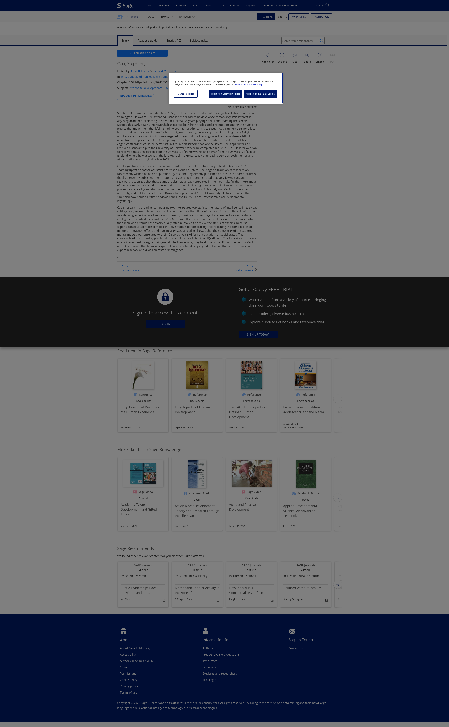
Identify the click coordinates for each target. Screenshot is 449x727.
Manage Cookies (186, 93)
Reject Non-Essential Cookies (225, 93)
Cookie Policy (255, 84)
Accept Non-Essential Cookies (261, 93)
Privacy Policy (242, 84)
